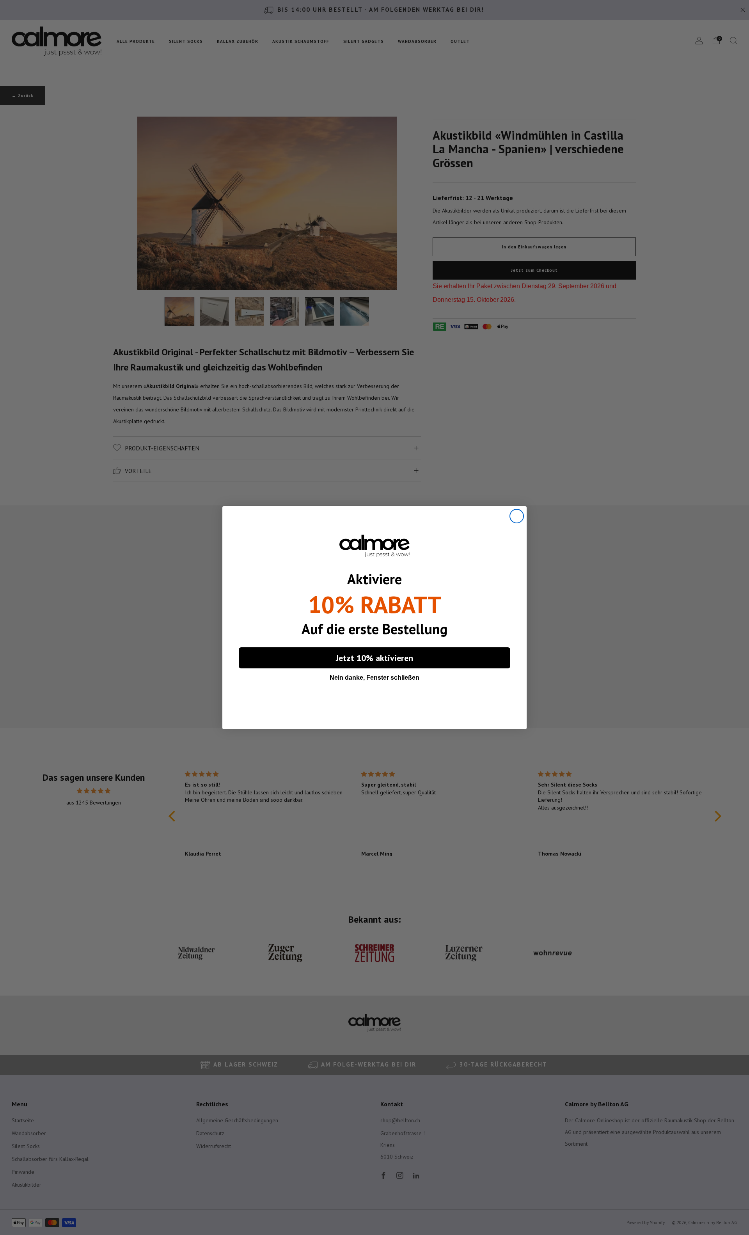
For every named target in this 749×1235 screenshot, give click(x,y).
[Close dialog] (517, 516)
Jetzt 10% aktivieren (374, 657)
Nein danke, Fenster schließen (374, 677)
